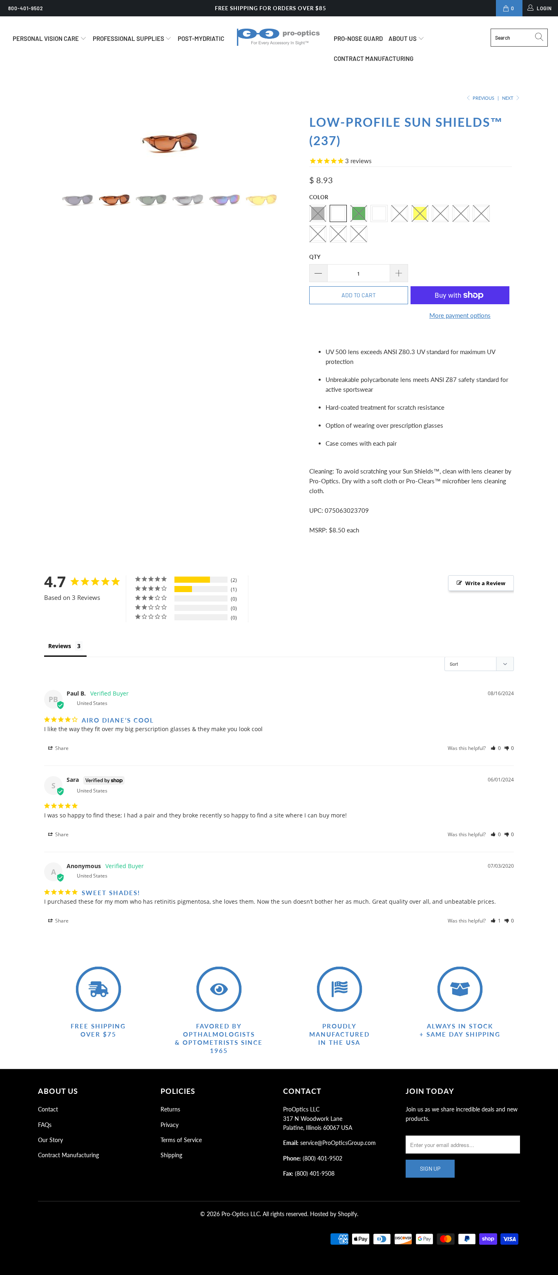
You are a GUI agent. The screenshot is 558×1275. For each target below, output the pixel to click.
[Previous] (52, 140)
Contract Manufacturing (373, 58)
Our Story (50, 1139)
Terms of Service (181, 1139)
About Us (403, 38)
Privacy (170, 1124)
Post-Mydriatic (201, 38)
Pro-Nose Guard (358, 38)
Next (508, 98)
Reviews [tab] (59, 646)
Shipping (171, 1155)
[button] (495, 748)
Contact (48, 1109)
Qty (314, 257)
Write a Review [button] (485, 583)
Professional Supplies (129, 38)
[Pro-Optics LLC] (279, 37)
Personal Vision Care (46, 38)
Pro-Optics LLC (240, 1213)
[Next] (286, 140)
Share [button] (61, 748)
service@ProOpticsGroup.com (338, 1142)
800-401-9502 (25, 8)
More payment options (460, 315)
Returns (170, 1109)
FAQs (44, 1124)
